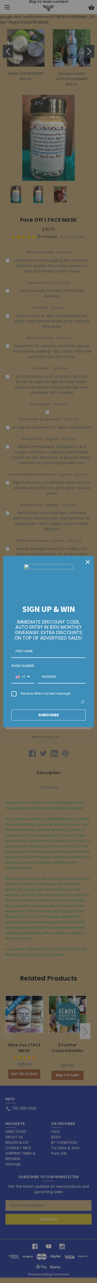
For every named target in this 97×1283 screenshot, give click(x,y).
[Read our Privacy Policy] (82, 702)
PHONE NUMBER (22, 666)
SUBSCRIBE (48, 715)
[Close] (87, 562)
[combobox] (22, 677)
